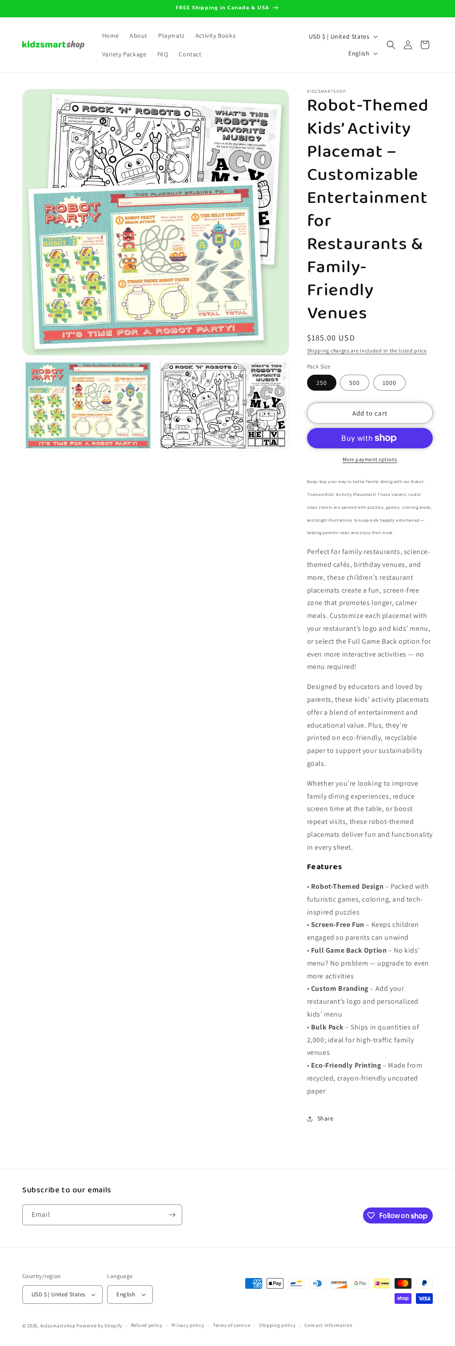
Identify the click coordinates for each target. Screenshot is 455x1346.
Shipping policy (277, 1325)
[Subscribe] (172, 1214)
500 (354, 383)
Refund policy (147, 1325)
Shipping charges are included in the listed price (367, 350)
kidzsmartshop (58, 1325)
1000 (389, 383)
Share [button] (325, 1118)
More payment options (370, 459)
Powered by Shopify (99, 1325)
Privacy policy (188, 1325)
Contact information (328, 1325)
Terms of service (231, 1325)
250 (321, 383)
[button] (391, 45)
